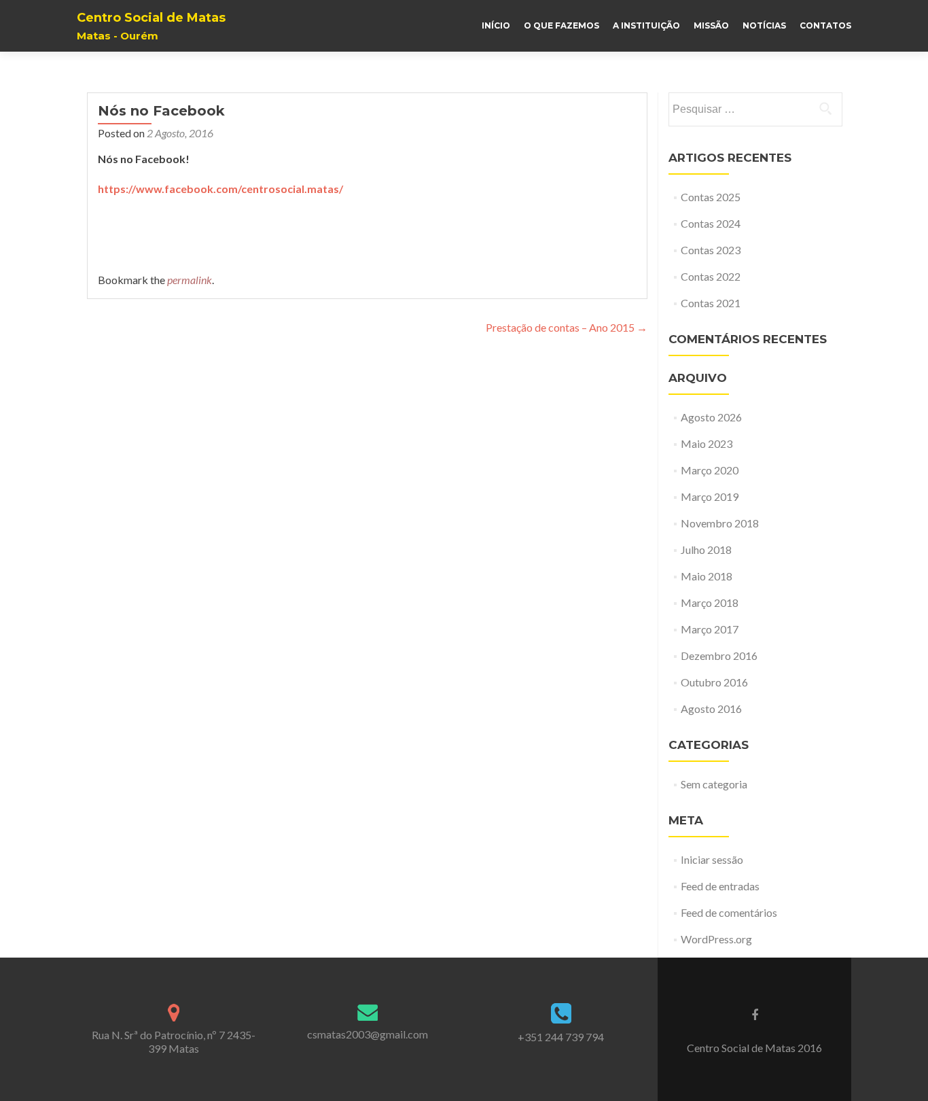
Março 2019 (709, 496)
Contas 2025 (710, 196)
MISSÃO (711, 25)
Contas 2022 (710, 276)
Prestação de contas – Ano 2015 (566, 327)
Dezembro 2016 (719, 655)
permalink (189, 279)
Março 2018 (709, 602)
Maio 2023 (706, 443)
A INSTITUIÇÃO (646, 25)
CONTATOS (825, 25)
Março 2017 (709, 629)
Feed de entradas (720, 885)
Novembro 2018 (720, 523)
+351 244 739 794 (561, 1036)
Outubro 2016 (714, 682)
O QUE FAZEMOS (561, 25)
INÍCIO (496, 25)
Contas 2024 (710, 223)
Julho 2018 (706, 549)
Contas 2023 (710, 249)
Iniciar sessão (712, 859)
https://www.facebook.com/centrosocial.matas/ (220, 188)
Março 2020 (709, 470)
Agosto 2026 (711, 416)
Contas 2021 (710, 302)
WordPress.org (716, 938)
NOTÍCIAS (764, 25)
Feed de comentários (729, 912)
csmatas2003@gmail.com (367, 1034)
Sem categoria (714, 783)
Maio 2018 (706, 576)
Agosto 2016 (711, 708)
